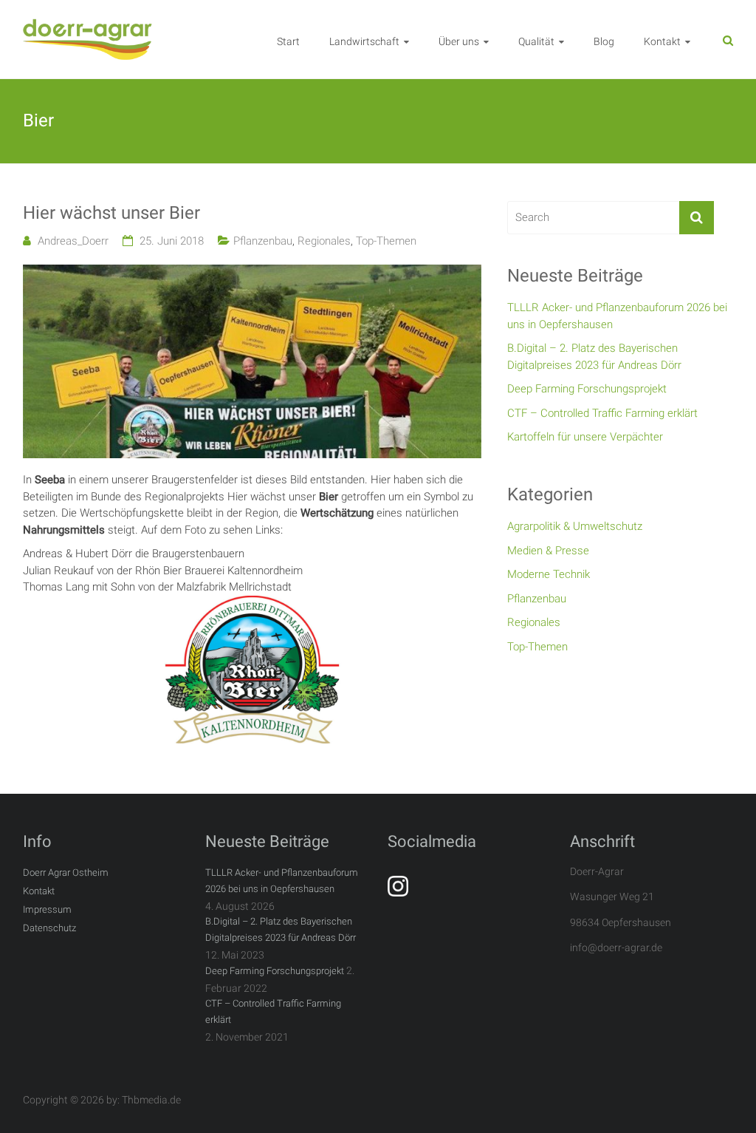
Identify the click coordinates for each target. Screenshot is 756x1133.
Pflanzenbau (262, 241)
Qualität (536, 41)
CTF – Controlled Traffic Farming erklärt (602, 413)
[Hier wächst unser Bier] (252, 272)
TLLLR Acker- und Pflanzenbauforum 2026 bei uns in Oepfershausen (617, 316)
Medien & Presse (548, 550)
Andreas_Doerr (73, 241)
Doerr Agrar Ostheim (66, 872)
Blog (604, 41)
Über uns (459, 41)
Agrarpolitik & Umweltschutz (574, 526)
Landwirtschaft (364, 41)
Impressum (47, 909)
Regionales (324, 241)
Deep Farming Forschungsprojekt (587, 388)
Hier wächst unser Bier (111, 213)
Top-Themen (386, 241)
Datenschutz (49, 927)
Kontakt (662, 41)
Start (288, 41)
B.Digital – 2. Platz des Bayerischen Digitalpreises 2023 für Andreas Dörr (594, 356)
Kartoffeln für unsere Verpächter (585, 436)
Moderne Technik (548, 574)
